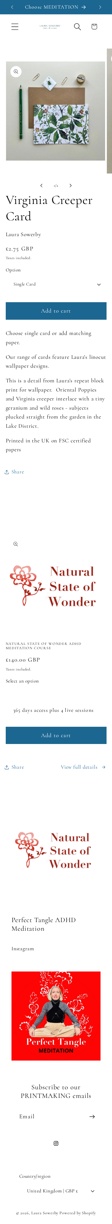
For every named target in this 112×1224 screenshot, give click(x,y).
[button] (15, 26)
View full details (79, 767)
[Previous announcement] (12, 7)
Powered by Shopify (77, 1212)
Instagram (22, 948)
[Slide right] (70, 185)
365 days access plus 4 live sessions (53, 710)
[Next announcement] (100, 7)
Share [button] (17, 472)
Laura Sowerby (45, 1212)
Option (13, 270)
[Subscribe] (92, 1116)
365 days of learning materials (48, 694)
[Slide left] (41, 185)
